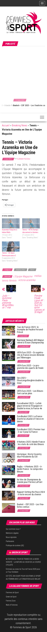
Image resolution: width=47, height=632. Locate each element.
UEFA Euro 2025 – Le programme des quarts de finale (30, 366)
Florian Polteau (23, 159)
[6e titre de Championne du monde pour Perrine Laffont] (8, 483)
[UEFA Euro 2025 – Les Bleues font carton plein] (8, 394)
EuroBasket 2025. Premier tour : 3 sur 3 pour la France (31, 430)
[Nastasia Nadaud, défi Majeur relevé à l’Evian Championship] (8, 343)
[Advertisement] (23, 72)
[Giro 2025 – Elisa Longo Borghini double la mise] (8, 381)
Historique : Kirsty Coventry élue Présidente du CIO (29, 455)
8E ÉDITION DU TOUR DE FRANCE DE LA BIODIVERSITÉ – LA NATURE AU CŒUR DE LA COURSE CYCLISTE (23, 562)
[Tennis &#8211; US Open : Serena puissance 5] (11, 246)
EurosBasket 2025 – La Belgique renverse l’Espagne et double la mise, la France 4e (29, 406)
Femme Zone (10, 601)
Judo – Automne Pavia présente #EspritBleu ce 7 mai (8, 301)
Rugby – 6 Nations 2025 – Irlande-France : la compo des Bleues (30, 469)
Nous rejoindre (11, 537)
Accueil (6, 125)
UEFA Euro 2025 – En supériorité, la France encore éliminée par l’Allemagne (30, 355)
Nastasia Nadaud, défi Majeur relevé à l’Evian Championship (30, 341)
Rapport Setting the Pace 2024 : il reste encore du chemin (31, 493)
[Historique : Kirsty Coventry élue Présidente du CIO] (8, 457)
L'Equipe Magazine (22, 276)
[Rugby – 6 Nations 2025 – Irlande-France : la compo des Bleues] (8, 470)
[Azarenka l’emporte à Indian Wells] (11, 223)
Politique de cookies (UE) (15, 545)
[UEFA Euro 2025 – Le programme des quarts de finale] (8, 369)
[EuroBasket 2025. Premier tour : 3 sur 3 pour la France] (8, 433)
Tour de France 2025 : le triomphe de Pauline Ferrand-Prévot (30, 330)
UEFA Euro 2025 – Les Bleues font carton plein (30, 392)
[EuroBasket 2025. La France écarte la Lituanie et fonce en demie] (8, 419)
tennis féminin (9, 280)
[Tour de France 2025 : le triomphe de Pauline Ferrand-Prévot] (8, 330)
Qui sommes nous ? (13, 529)
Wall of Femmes (12, 605)
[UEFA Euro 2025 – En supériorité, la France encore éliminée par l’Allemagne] (8, 356)
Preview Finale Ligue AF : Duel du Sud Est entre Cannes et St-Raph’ (39, 303)
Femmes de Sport (12, 592)
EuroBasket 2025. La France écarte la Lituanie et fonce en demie (30, 419)
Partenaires (10, 541)
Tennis (32, 270)
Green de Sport (19, 552)
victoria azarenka (26, 280)
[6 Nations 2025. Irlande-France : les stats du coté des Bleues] (8, 445)
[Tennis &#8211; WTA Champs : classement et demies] (31, 223)
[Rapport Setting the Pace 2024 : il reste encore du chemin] (8, 495)
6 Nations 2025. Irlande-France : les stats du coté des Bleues (31, 443)
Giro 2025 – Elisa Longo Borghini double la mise (30, 380)
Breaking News (19, 125)
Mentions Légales (12, 533)
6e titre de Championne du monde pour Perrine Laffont (30, 481)
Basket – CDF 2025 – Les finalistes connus (20, 105)
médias (37, 275)
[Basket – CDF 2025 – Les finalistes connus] (8, 507)
